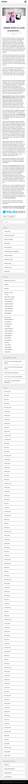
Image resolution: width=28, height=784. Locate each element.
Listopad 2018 (7, 439)
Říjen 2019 (6, 395)
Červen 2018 (7, 459)
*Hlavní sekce (7, 231)
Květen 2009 (7, 755)
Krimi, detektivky (8, 247)
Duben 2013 (7, 679)
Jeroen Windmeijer (8, 308)
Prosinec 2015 (7, 559)
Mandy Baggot (7, 313)
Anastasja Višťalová (8, 319)
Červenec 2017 (7, 483)
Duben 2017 (7, 495)
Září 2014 (6, 611)
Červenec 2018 (7, 455)
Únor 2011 (6, 691)
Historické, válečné (8, 239)
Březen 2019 (7, 423)
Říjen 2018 (6, 443)
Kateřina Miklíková (8, 331)
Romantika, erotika (8, 259)
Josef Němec (7, 326)
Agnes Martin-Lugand (9, 296)
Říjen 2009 (6, 735)
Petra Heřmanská (8, 349)
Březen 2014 (7, 635)
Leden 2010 (7, 723)
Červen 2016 (7, 535)
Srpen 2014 (6, 615)
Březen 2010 (7, 715)
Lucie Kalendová (8, 333)
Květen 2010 (7, 707)
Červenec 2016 (7, 531)
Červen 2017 (7, 487)
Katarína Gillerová (8, 310)
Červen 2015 (7, 583)
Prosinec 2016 (7, 511)
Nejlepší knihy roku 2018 (9, 280)
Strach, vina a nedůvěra (13, 372)
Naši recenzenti (7, 317)
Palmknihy (6, 288)
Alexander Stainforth (9, 299)
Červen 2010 (7, 703)
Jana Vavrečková (8, 324)
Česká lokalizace (8, 776)
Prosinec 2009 (7, 727)
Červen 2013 (7, 671)
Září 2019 (6, 399)
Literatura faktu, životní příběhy (11, 251)
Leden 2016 (7, 555)
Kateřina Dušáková (8, 328)
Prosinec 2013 (7, 647)
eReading (6, 284)
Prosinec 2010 (7, 695)
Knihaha (4, 1)
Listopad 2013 (7, 651)
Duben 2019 (7, 419)
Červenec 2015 (7, 579)
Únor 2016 (6, 551)
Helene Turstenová (8, 306)
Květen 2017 (7, 491)
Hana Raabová (7, 321)
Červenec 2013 (7, 667)
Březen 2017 (7, 499)
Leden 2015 (7, 603)
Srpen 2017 (6, 479)
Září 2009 (6, 739)
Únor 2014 (6, 639)
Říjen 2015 (6, 567)
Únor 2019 (6, 427)
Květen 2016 (7, 539)
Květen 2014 (7, 627)
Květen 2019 (7, 415)
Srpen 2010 (6, 699)
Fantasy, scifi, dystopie (9, 235)
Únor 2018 (6, 475)
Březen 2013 (7, 683)
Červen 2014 (7, 623)
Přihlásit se (6, 764)
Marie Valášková (8, 335)
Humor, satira (7, 243)
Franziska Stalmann (8, 303)
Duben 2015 (7, 591)
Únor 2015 (6, 599)
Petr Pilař (6, 342)
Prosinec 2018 (7, 435)
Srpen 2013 (6, 663)
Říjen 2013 (6, 655)
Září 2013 (6, 659)
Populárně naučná (8, 255)
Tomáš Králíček (7, 347)
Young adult (7, 271)
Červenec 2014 (7, 619)
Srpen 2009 (6, 743)
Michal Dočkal (7, 340)
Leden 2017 (7, 507)
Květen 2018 (7, 463)
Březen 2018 (7, 471)
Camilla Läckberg (8, 301)
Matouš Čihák (7, 337)
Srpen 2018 (6, 451)
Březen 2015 (7, 595)
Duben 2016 (7, 543)
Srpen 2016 (6, 527)
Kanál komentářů (8, 772)
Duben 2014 (7, 631)
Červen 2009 (7, 751)
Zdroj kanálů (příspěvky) (9, 768)
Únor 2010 (6, 719)
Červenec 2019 (7, 407)
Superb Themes (22, 782)
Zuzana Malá (7, 351)
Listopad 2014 (7, 607)
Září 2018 (6, 447)
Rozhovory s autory (8, 292)
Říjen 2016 (6, 519)
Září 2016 (6, 523)
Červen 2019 (7, 411)
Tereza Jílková (7, 344)
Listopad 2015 (7, 563)
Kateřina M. (11, 216)
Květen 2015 (7, 587)
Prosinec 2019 (7, 391)
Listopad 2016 (7, 515)
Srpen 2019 (6, 403)
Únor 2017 (6, 503)
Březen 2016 (7, 547)
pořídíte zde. (21, 207)
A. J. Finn (6, 294)
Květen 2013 (7, 675)
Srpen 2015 (6, 575)
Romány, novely (7, 263)
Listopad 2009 (7, 731)
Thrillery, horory (8, 267)
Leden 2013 (7, 687)
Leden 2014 (7, 643)
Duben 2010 (7, 711)
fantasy (5, 216)
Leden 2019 (7, 431)
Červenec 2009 (7, 747)
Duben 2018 (7, 467)
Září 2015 (6, 571)
